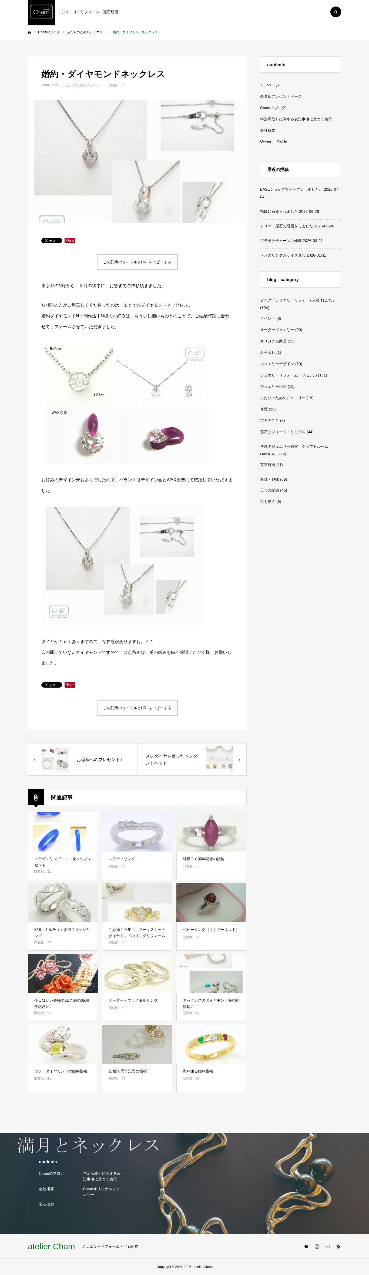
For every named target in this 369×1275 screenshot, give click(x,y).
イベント (267, 318)
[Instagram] (317, 1246)
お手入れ (267, 352)
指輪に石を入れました (279, 211)
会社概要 (267, 130)
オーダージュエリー (277, 330)
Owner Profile (273, 141)
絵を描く (267, 501)
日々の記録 (269, 490)
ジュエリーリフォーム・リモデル (288, 375)
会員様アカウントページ (281, 96)
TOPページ (269, 85)
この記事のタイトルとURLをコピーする (137, 262)
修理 (264, 409)
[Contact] (327, 1246)
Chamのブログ (273, 108)
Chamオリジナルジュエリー (101, 1192)
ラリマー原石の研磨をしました (286, 226)
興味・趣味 (269, 479)
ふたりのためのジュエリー (82, 85)
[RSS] (338, 1246)
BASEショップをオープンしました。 (291, 189)
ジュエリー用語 (273, 386)
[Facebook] (306, 1246)
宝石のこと (269, 420)
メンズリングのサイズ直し (283, 255)
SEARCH (335, 11)
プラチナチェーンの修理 (281, 240)
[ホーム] (29, 32)
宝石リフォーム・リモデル (283, 432)
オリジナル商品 (273, 341)
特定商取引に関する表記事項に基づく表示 (296, 119)
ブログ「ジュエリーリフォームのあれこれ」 (298, 300)
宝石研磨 (267, 465)
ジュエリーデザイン (277, 364)
